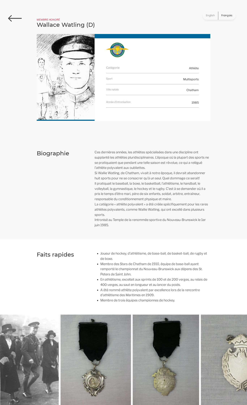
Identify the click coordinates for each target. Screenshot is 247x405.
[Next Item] (241, 359)
